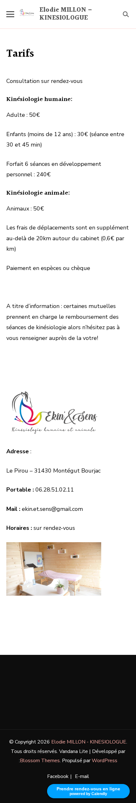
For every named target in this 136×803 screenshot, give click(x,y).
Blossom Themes (40, 760)
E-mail (82, 776)
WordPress (104, 760)
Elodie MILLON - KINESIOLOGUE (88, 741)
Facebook (58, 776)
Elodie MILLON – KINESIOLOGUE (66, 14)
